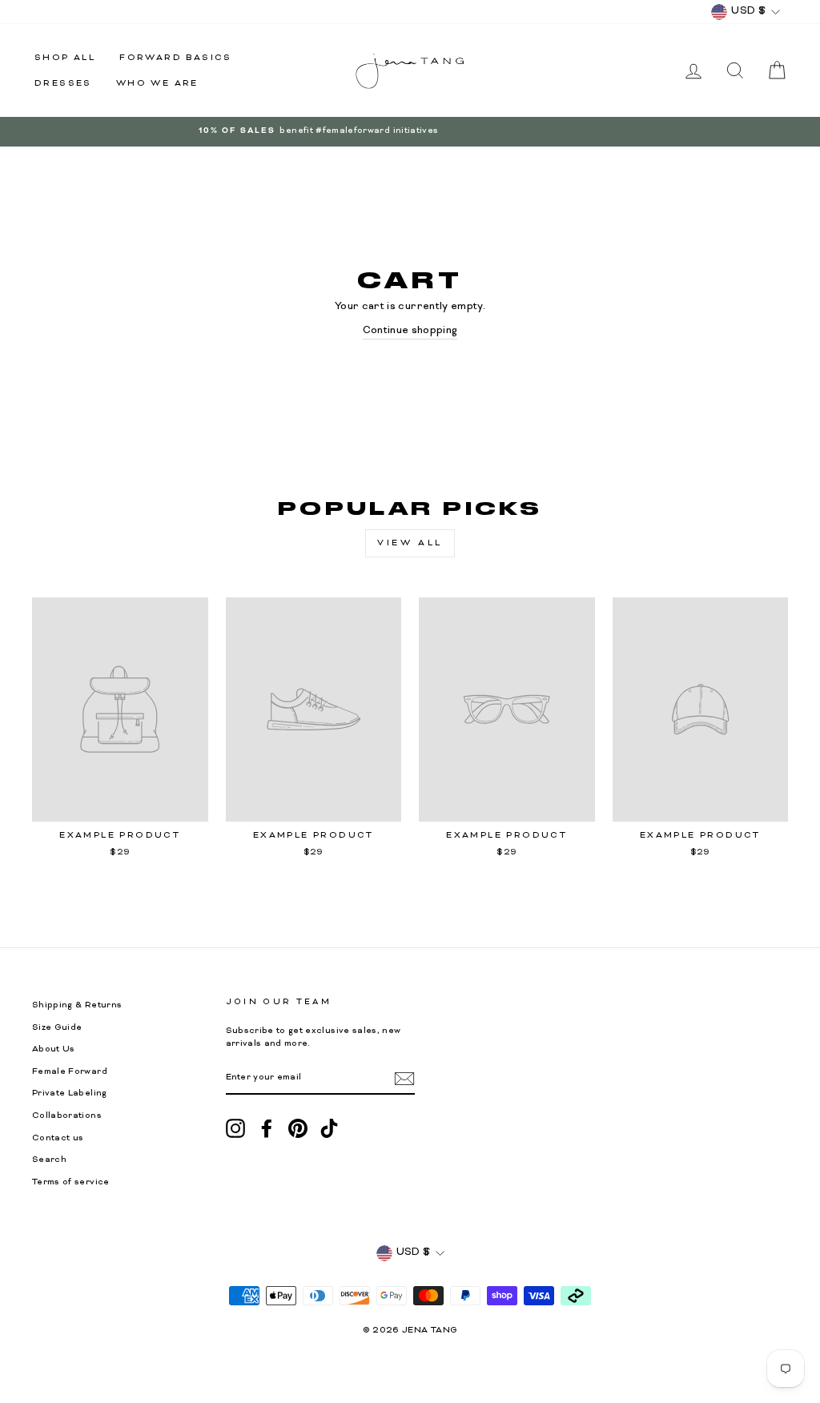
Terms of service (71, 1182)
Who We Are (157, 83)
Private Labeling (69, 1093)
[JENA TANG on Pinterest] (298, 1128)
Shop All (64, 57)
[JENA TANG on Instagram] (235, 1128)
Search (49, 1160)
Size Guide (57, 1028)
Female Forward (69, 1072)
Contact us (58, 1138)
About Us (53, 1049)
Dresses (63, 83)
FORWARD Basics (175, 57)
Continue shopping (410, 330)
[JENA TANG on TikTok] (329, 1128)
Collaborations (67, 1116)
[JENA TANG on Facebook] (266, 1128)
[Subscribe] (404, 1078)
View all (410, 543)
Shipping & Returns (77, 1005)
